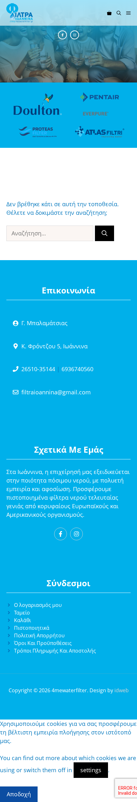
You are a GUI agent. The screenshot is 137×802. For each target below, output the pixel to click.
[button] (119, 13)
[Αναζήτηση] (104, 233)
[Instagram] (74, 34)
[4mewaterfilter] (19, 13)
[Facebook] (62, 34)
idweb (121, 690)
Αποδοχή (19, 794)
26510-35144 (38, 369)
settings (90, 770)
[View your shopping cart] (109, 13)
